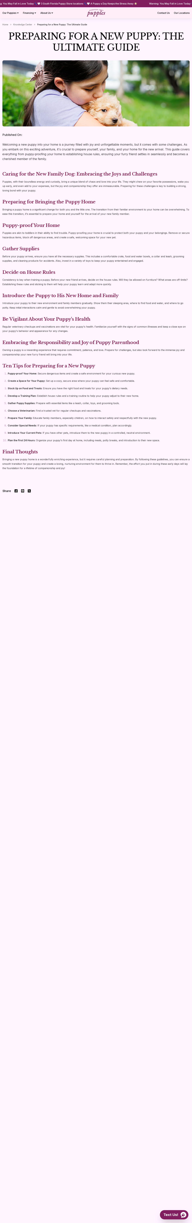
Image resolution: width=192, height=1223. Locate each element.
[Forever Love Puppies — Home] (96, 12)
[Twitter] (29, 490)
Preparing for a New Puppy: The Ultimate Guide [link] (62, 24)
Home (5, 24)
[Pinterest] (22, 490)
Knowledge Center (22, 24)
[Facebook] (16, 490)
